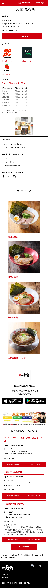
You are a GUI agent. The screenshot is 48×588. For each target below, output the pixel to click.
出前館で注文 (7, 61)
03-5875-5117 (9, 490)
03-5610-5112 (9, 458)
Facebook (5, 574)
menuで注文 (7, 74)
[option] (24, 275)
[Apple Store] (12, 400)
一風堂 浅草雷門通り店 (14, 503)
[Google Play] (35, 400)
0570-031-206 (9, 521)
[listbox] (24, 275)
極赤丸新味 (13, 277)
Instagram (5, 577)
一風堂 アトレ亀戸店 (13, 472)
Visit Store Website (35, 464)
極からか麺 (13, 317)
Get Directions (22, 36)
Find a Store (24, 547)
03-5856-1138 (12, 30)
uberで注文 (26, 61)
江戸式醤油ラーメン (17, 358)
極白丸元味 (13, 236)
